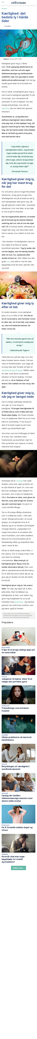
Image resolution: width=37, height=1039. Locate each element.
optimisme (18, 602)
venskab (19, 481)
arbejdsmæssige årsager (12, 370)
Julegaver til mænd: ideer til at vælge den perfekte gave (17, 680)
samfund (5, 108)
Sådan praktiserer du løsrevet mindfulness (17, 738)
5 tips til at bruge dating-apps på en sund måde (18, 651)
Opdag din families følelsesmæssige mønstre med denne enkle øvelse (17, 798)
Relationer (6, 647)
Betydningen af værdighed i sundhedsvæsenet (16, 767)
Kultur (4, 676)
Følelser (5, 793)
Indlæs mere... (18, 868)
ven (8, 261)
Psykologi (5, 706)
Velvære (4, 8)
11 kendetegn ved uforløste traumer (15, 709)
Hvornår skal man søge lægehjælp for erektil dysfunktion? (13, 859)
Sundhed (5, 854)
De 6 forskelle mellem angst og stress (17, 828)
